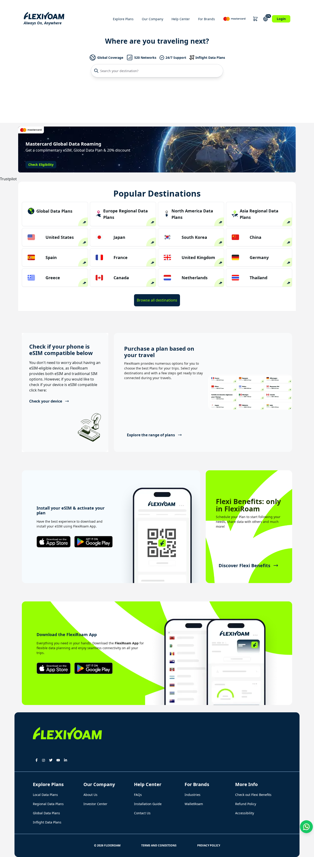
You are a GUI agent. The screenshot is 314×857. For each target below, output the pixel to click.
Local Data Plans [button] (45, 794)
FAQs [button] (138, 794)
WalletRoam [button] (194, 804)
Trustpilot (8, 178)
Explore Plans (123, 19)
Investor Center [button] (95, 804)
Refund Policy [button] (245, 804)
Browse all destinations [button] (157, 300)
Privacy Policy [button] (208, 845)
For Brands (206, 19)
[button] (255, 18)
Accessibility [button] (244, 813)
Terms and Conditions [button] (159, 845)
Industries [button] (192, 794)
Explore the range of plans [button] (151, 434)
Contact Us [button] (142, 813)
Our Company (152, 19)
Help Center (180, 19)
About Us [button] (90, 794)
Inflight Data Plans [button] (47, 822)
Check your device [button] (45, 401)
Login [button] (281, 19)
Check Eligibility (41, 164)
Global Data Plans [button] (46, 813)
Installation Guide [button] (148, 804)
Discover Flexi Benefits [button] (244, 565)
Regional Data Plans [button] (48, 804)
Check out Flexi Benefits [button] (253, 794)
